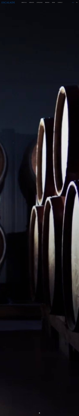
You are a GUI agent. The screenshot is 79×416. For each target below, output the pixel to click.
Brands (47, 2)
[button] (8, 2)
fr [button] (76, 2)
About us (24, 2)
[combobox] (61, 2)
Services (31, 2)
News (53, 2)
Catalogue (40, 2)
